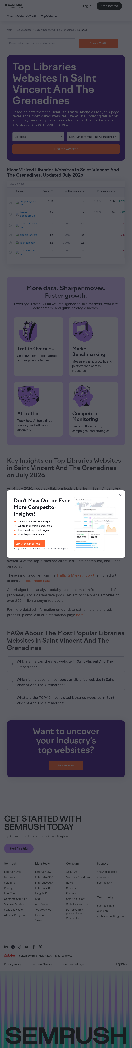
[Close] (120, 495)
